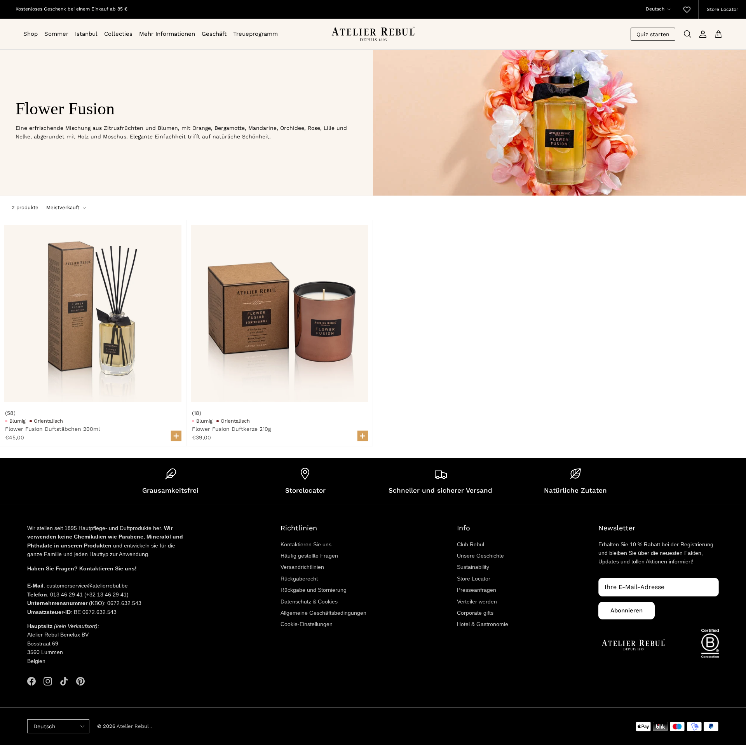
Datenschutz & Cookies (309, 601)
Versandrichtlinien (302, 567)
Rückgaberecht (299, 578)
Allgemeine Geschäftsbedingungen (323, 613)
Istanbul (86, 33)
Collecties (118, 33)
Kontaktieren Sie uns (306, 544)
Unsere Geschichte (480, 556)
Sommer (56, 33)
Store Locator (722, 9)
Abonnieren (626, 610)
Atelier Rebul (133, 726)
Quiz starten (652, 34)
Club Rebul (470, 544)
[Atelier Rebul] (373, 34)
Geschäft (214, 33)
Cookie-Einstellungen (307, 624)
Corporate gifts (475, 613)
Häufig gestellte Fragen (309, 556)
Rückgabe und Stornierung (314, 590)
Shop (30, 33)
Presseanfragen (476, 590)
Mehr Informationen (167, 33)
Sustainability (473, 567)
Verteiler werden (477, 601)
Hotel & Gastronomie (482, 624)
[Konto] (703, 34)
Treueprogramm (255, 33)
